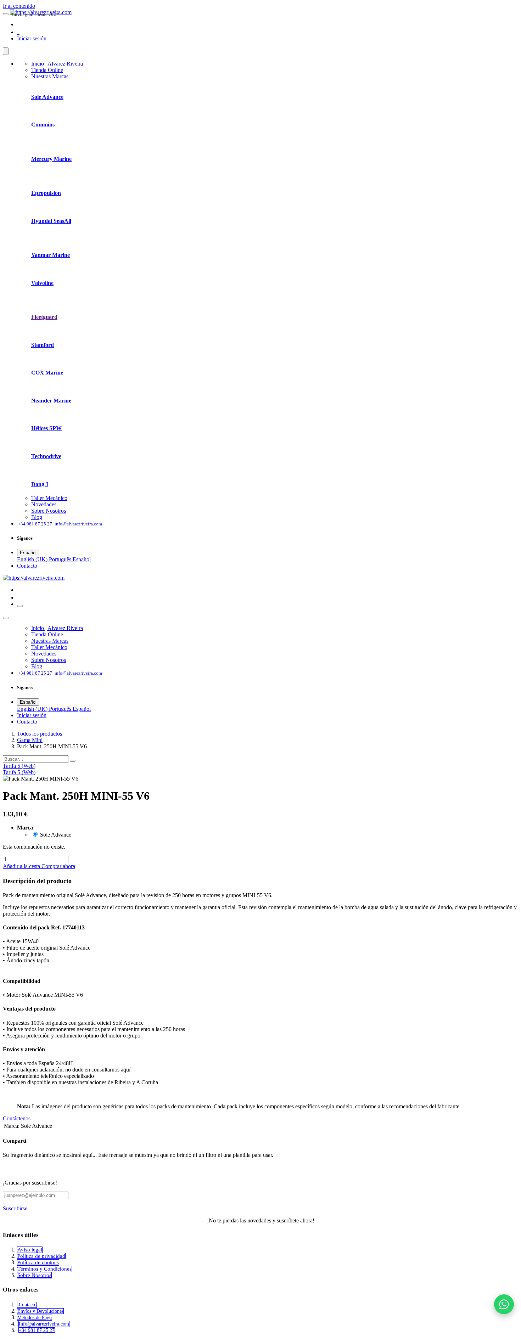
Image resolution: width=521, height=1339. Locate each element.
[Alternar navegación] (20, 606)
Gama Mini (30, 740)
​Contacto (27, 566)
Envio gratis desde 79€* (35, 14)
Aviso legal (29, 1250)
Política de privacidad (41, 1256)
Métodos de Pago (34, 1317)
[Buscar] (72, 761)
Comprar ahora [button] (58, 866)
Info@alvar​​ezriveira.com (44, 1324)
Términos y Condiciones (44, 1269)
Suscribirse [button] (15, 1208)
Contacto (27, 1304)
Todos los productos (39, 734)
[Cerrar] (6, 51)
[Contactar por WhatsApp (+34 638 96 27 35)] (504, 1304)
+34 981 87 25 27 (37, 1330)
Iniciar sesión (31, 38)
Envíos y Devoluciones (40, 1311)
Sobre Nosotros (34, 1275)
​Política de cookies (38, 1262)
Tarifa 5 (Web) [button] (19, 766)
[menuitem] (57, 64)
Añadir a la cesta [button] (22, 866)
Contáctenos (16, 1118)
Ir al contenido (19, 6)
